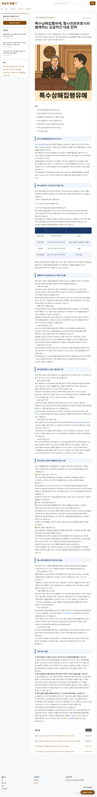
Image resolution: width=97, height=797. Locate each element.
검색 (92, 3)
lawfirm (28, 9)
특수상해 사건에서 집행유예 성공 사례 (51, 124)
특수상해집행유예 (41, 144)
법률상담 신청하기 (87, 792)
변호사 (37, 414)
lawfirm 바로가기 (14, 23)
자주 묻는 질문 (43, 131)
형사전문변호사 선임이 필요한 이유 (50, 120)
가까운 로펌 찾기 (87, 787)
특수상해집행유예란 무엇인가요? (49, 110)
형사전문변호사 (80, 422)
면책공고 (13, 9)
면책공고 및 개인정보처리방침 (75, 780)
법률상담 (73, 718)
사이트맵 (4, 788)
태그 (6, 9)
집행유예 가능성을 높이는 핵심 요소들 (51, 117)
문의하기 (21, 9)
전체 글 (4, 783)
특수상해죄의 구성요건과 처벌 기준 (50, 113)
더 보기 (89, 730)
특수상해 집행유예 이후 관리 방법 (49, 128)
